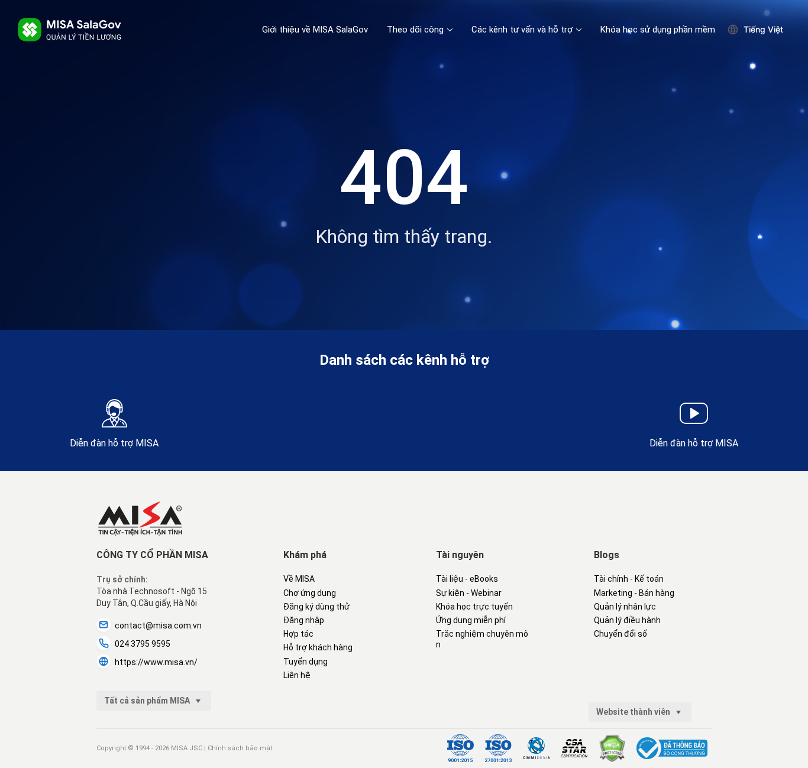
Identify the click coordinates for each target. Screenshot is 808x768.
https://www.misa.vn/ (156, 662)
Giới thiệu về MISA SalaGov (315, 29)
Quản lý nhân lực (625, 606)
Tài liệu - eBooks (467, 579)
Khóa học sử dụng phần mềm (657, 29)
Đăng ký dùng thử (316, 606)
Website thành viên (634, 712)
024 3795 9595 (142, 644)
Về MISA (299, 579)
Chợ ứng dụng (309, 593)
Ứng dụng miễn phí (471, 620)
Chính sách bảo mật (240, 748)
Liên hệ (297, 675)
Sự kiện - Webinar (469, 593)
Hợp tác (298, 634)
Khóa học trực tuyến (474, 606)
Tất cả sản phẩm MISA (148, 700)
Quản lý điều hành (627, 620)
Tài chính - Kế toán (629, 579)
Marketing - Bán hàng (634, 593)
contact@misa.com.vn (158, 625)
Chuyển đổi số (620, 634)
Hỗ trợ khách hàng (318, 647)
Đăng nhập (303, 620)
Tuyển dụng (305, 661)
